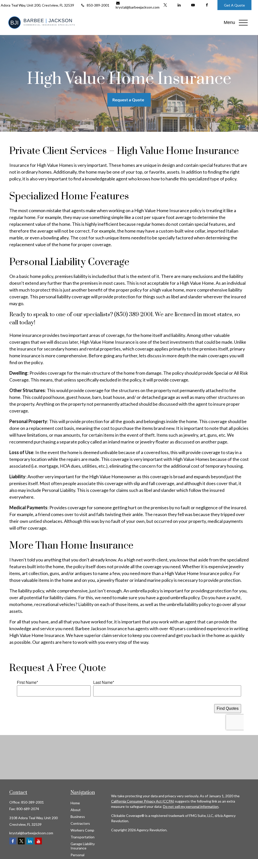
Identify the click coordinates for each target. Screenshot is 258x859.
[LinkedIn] (179, 5)
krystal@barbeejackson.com (137, 7)
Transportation (82, 837)
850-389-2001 (98, 5)
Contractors (80, 823)
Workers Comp (82, 830)
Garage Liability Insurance (83, 846)
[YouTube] (193, 5)
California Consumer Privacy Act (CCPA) (142, 801)
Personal (77, 855)
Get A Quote (234, 5)
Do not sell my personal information (190, 806)
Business (78, 816)
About (76, 810)
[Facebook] (206, 5)
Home (75, 803)
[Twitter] (165, 5)
